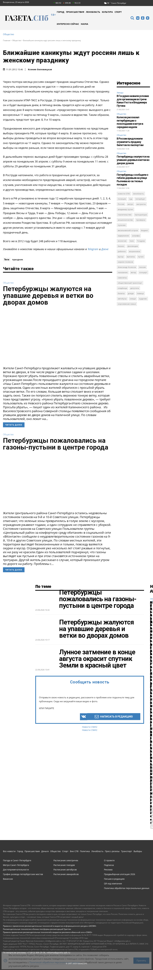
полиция (122, 199)
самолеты (122, 278)
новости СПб (124, 193)
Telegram (93, 249)
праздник (17, 259)
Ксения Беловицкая (40, 69)
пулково (122, 225)
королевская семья (127, 304)
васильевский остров (128, 230)
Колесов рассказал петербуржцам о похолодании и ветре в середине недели (130, 122)
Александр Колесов (127, 267)
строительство (124, 215)
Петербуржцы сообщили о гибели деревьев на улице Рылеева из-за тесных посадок (132, 179)
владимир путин (125, 209)
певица (140, 293)
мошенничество (125, 220)
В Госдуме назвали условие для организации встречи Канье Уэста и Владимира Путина (133, 100)
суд (130, 199)
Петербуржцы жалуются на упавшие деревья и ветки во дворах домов (48, 295)
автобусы (122, 299)
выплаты (131, 257)
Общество (8, 34)
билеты (121, 293)
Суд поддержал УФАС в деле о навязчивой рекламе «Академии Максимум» (151, 693)
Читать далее (13, 425)
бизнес (121, 246)
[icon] (132, 18)
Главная (6, 40)
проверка (140, 220)
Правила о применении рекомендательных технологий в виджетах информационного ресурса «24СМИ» (49, 926)
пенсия (142, 267)
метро (130, 204)
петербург (140, 199)
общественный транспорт (130, 283)
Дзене (104, 249)
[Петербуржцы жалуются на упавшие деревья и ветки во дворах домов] (57, 337)
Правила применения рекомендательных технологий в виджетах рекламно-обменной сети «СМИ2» (47, 932)
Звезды (120, 92)
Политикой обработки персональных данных (54, 960)
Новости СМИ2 (89, 726)
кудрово (143, 299)
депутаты (134, 288)
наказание (123, 272)
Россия (121, 204)
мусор (121, 257)
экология (122, 241)
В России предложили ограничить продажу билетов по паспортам (130, 142)
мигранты (141, 204)
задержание (123, 236)
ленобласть (138, 193)
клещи (133, 299)
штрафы (136, 236)
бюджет (144, 230)
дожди (131, 293)
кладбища (122, 288)
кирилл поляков (125, 262)
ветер (133, 272)
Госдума (141, 241)
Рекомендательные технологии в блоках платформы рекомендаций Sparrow (37, 929)
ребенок (122, 251)
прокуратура (141, 215)
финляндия (133, 246)
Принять (141, 958)
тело (132, 241)
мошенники (134, 251)
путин (141, 257)
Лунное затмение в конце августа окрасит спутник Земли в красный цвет (97, 658)
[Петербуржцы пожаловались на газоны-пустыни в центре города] (57, 481)
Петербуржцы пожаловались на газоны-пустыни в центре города (55, 443)
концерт (143, 272)
